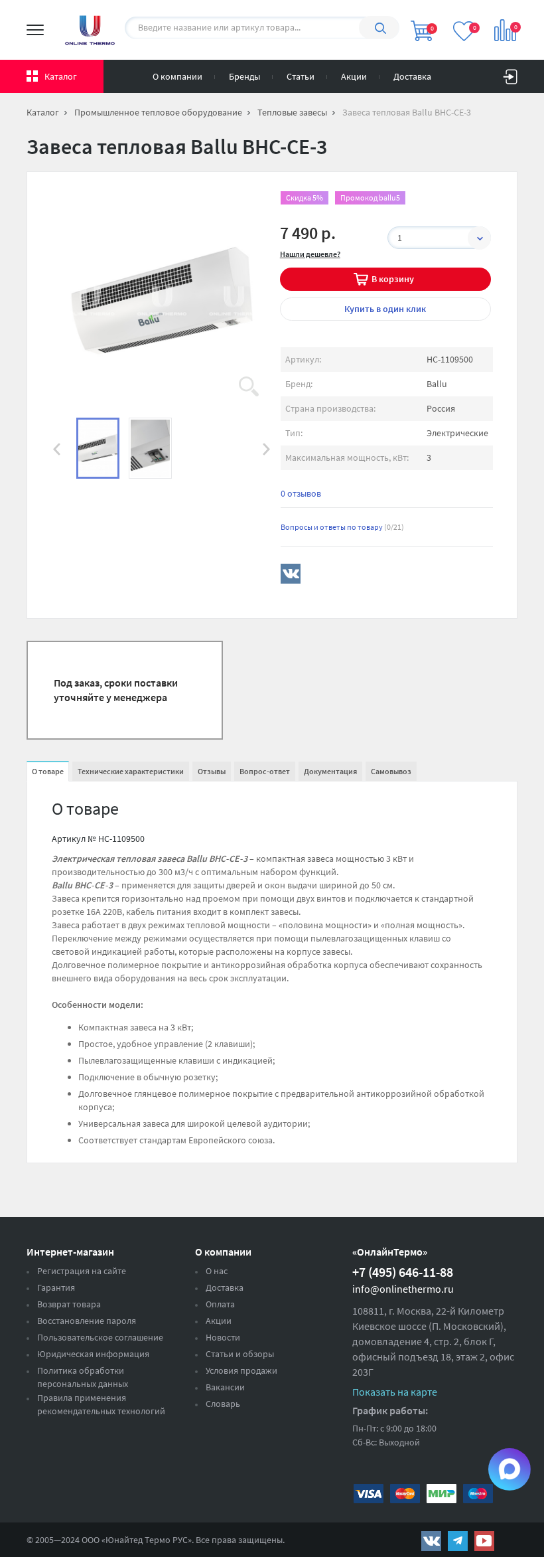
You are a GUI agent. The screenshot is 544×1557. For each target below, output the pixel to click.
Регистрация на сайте (81, 1271)
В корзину (393, 279)
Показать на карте (394, 1391)
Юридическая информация (93, 1354)
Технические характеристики (131, 771)
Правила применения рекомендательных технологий (101, 1404)
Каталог (60, 76)
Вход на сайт (510, 73)
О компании (177, 76)
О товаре (48, 771)
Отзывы (212, 771)
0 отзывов (301, 493)
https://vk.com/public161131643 (431, 1541)
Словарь (223, 1404)
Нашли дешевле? (310, 254)
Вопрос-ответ (264, 771)
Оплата (220, 1304)
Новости (223, 1337)
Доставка (412, 76)
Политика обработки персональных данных (82, 1377)
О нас (217, 1271)
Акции (354, 76)
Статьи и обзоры (240, 1354)
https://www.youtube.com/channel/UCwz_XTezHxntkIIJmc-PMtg (484, 1541)
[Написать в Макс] (509, 1469)
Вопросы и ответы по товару (342, 527)
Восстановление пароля (86, 1321)
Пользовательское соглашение (100, 1337)
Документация (330, 771)
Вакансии (225, 1387)
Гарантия (56, 1287)
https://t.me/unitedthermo (458, 1541)
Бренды (244, 76)
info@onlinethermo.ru (403, 1288)
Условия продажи (241, 1370)
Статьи (300, 76)
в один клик (385, 309)
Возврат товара (69, 1304)
